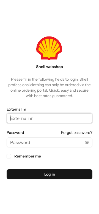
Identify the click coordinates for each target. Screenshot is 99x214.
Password (15, 132)
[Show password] (86, 142)
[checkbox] (9, 156)
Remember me (27, 156)
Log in (49, 174)
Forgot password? (76, 132)
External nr (16, 109)
